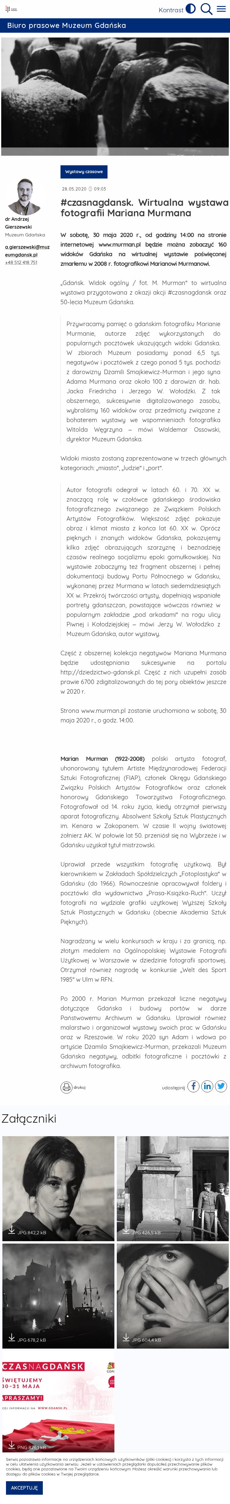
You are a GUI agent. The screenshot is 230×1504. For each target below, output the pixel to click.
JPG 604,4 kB (146, 1338)
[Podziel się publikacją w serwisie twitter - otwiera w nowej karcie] (221, 1086)
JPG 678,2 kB (31, 1338)
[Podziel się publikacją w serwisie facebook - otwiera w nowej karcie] (193, 1086)
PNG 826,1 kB (31, 1445)
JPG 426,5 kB (146, 1230)
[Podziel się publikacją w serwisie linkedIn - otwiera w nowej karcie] (207, 1086)
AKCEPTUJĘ (24, 1488)
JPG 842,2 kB (31, 1230)
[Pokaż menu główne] (221, 9)
